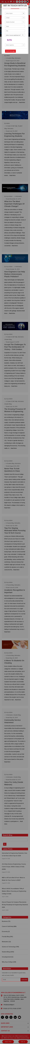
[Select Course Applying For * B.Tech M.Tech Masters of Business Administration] (15, 35)
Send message (10, 51)
